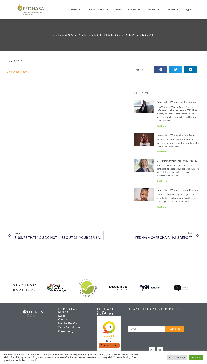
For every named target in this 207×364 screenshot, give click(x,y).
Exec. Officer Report (17, 71)
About (73, 9)
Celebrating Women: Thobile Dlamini (177, 189)
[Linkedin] (160, 350)
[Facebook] (152, 350)
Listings (151, 9)
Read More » (162, 126)
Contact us (172, 9)
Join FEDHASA (95, 9)
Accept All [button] (196, 357)
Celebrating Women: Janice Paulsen (176, 102)
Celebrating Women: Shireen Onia (176, 134)
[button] (160, 69)
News (118, 9)
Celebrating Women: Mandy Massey (177, 160)
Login (188, 9)
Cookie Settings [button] (177, 357)
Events (132, 9)
